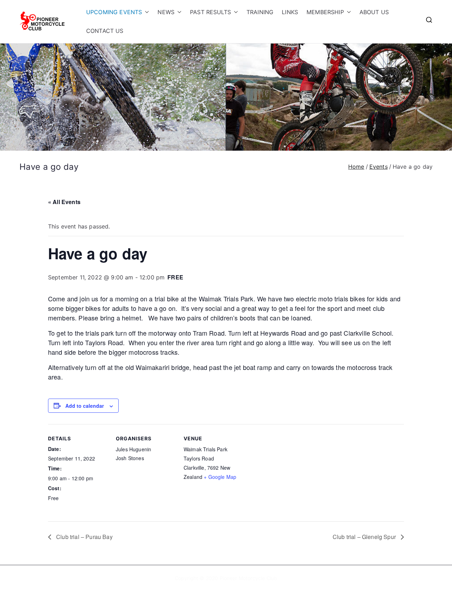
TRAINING (259, 12)
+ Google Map (220, 476)
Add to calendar (84, 405)
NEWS (165, 12)
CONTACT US (105, 30)
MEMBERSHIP (325, 12)
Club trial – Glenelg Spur (365, 537)
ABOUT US (374, 12)
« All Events (64, 202)
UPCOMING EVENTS (114, 12)
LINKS (290, 12)
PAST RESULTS (210, 12)
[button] (145, 12)
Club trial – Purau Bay (84, 537)
